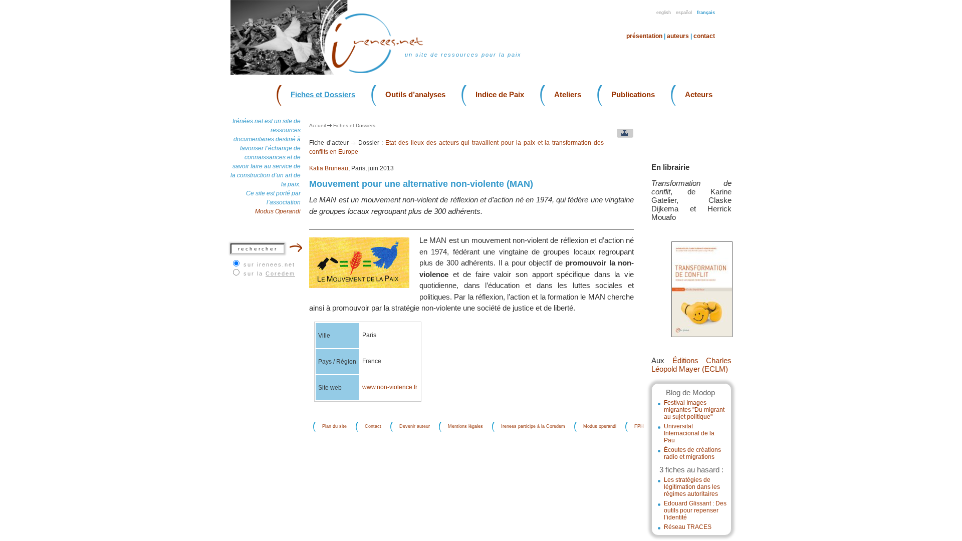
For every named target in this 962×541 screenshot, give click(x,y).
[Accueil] (383, 72)
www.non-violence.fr (389, 387)
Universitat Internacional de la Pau (689, 433)
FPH (639, 426)
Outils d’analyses (415, 94)
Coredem (280, 273)
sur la (269, 273)
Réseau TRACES (687, 526)
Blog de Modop (690, 392)
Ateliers (567, 94)
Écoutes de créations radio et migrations (692, 453)
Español (684, 12)
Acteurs (698, 94)
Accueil (317, 125)
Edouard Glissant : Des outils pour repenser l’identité (695, 510)
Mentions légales (465, 426)
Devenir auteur (414, 426)
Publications (633, 94)
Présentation (644, 36)
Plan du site (334, 426)
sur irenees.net (269, 264)
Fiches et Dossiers (323, 94)
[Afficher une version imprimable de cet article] (622, 135)
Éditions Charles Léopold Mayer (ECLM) (691, 364)
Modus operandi (599, 426)
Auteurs (678, 36)
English (663, 12)
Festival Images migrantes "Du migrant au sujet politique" (694, 409)
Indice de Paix (499, 94)
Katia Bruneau (328, 168)
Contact (704, 36)
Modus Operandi (278, 211)
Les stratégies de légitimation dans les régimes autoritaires (692, 486)
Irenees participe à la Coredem (533, 426)
